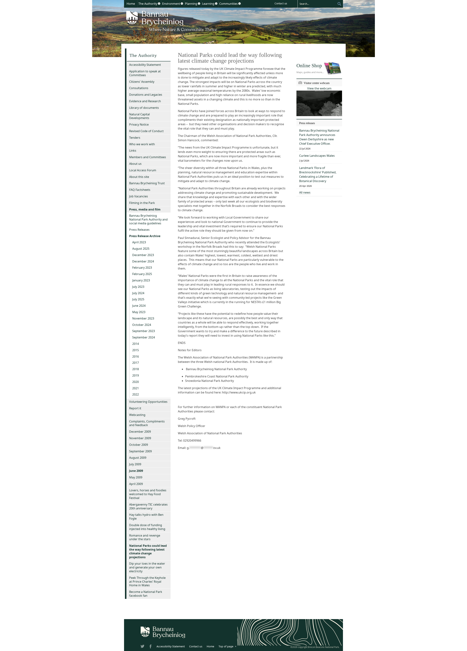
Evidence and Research (145, 101)
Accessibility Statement (145, 65)
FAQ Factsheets (139, 190)
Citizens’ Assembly (141, 82)
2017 (135, 363)
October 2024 (141, 325)
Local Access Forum (142, 170)
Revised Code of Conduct (146, 131)
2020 (135, 382)
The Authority (147, 4)
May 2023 (138, 312)
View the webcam (319, 88)
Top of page (226, 646)
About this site (139, 177)
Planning (191, 4)
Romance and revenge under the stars (144, 537)
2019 (135, 375)
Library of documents (144, 108)
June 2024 (139, 306)
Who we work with (142, 144)
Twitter (143, 647)
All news (304, 192)
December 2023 (143, 255)
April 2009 (136, 484)
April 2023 (139, 242)
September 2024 (143, 337)
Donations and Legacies (145, 95)
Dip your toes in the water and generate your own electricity (147, 567)
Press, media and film (145, 209)
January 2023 (141, 280)
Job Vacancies (138, 196)
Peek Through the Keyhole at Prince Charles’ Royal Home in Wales (147, 581)
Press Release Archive (144, 236)
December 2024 (143, 261)
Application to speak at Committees (145, 73)
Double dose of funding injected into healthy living (147, 527)
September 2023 (143, 331)
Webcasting (137, 415)
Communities (228, 4)
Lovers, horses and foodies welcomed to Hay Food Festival (147, 494)
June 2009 (136, 471)
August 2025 (140, 249)
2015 (135, 350)
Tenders (134, 138)
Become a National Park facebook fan (145, 594)
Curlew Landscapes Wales (317, 156)
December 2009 (140, 432)
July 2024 (138, 293)
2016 (135, 356)
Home (131, 4)
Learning (208, 4)
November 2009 (140, 438)
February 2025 (142, 274)
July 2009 (135, 464)
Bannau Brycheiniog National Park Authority (172, 21)
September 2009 (140, 451)
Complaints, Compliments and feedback (147, 423)
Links (132, 151)
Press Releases (139, 230)
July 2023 (138, 287)
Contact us (281, 3)
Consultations (138, 88)
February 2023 (142, 268)
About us (135, 164)
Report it (135, 408)
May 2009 (135, 477)
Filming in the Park (142, 203)
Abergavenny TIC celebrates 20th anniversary (148, 506)
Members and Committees (147, 157)
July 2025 (138, 299)
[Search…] (317, 4)
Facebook (151, 647)
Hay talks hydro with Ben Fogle (146, 517)
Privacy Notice (139, 124)
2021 (135, 388)
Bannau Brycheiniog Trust (147, 183)
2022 (135, 394)
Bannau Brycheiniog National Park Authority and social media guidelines (148, 219)
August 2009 (137, 458)
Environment (171, 4)
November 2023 (143, 318)
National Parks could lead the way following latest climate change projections (148, 551)
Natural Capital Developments (139, 116)
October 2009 (138, 445)
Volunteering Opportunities (148, 402)
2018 (135, 369)
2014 (135, 344)
